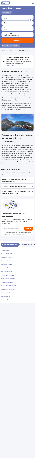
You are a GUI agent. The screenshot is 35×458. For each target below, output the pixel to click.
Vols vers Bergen (6, 254)
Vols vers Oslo (5, 250)
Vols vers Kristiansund (8, 289)
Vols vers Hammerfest (8, 286)
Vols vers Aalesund (7, 271)
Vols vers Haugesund (8, 278)
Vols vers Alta (5, 296)
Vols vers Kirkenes (7, 282)
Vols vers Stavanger (7, 261)
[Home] (5, 3)
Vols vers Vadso (6, 293)
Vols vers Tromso (6, 264)
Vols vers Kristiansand (8, 275)
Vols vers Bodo (6, 268)
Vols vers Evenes (6, 300)
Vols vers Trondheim (7, 257)
